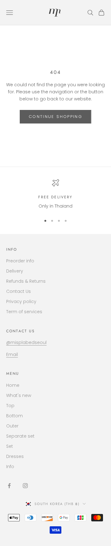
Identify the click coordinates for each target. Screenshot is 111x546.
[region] (55, 194)
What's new (18, 395)
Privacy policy (21, 301)
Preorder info (20, 261)
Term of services (24, 312)
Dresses (15, 456)
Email (12, 354)
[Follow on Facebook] (9, 486)
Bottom (14, 416)
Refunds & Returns (26, 281)
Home (12, 385)
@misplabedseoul (26, 342)
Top (10, 405)
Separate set (20, 436)
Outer (12, 426)
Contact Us (18, 291)
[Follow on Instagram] (25, 486)
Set (9, 446)
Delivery (14, 271)
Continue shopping (55, 116)
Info (10, 466)
